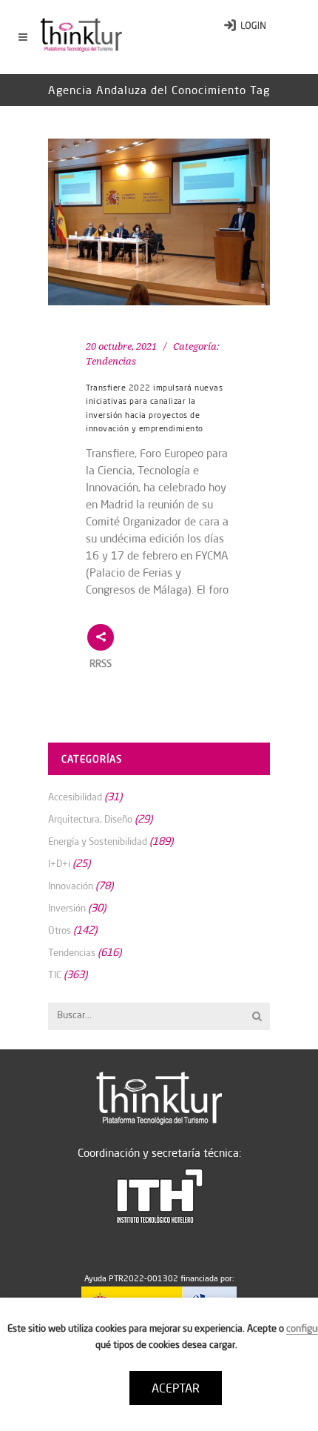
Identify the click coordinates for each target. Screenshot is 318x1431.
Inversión (67, 908)
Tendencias (111, 361)
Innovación (70, 886)
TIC (54, 974)
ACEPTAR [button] (176, 1388)
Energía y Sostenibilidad (97, 841)
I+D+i (59, 863)
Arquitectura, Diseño (90, 819)
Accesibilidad (75, 797)
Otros (59, 930)
